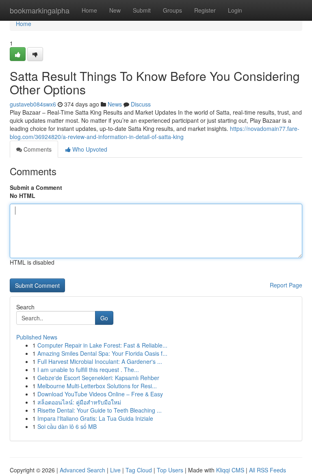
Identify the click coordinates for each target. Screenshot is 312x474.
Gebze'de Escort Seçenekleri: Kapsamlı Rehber (98, 378)
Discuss (141, 104)
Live (115, 470)
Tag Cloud (139, 470)
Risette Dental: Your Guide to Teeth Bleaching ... (99, 410)
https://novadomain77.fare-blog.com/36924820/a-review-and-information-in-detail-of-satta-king (154, 132)
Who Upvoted (89, 149)
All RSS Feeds (267, 470)
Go (104, 318)
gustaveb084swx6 (33, 104)
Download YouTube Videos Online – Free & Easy (100, 394)
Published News (36, 337)
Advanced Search (82, 470)
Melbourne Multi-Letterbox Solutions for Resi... (97, 386)
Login (235, 10)
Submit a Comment (36, 187)
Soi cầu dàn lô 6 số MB (67, 426)
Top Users (170, 470)
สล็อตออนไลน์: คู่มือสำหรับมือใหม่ (79, 402)
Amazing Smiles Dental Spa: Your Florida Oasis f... (102, 353)
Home (89, 10)
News (115, 104)
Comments (37, 149)
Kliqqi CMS (230, 470)
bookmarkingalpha (39, 10)
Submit (142, 10)
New (115, 10)
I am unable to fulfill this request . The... (88, 369)
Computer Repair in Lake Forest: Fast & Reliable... (102, 345)
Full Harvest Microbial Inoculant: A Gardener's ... (99, 361)
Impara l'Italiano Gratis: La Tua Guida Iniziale (95, 418)
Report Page (286, 285)
